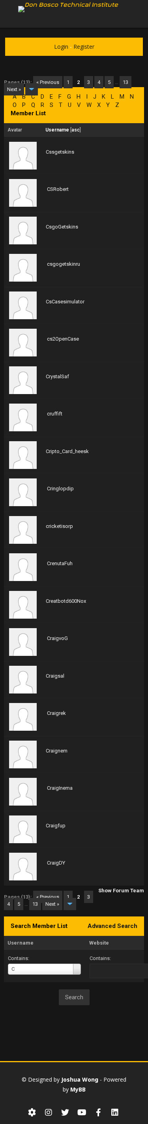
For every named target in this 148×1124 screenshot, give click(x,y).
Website (99, 943)
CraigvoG (57, 638)
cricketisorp (59, 526)
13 (125, 82)
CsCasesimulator (65, 302)
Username (20, 943)
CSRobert (58, 189)
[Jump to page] (31, 89)
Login (61, 46)
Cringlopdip (60, 489)
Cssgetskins (60, 152)
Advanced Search (112, 926)
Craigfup (56, 826)
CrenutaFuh (60, 563)
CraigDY (56, 863)
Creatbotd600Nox (66, 601)
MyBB (78, 1089)
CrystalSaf (57, 376)
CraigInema (60, 788)
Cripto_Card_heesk (67, 451)
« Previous (47, 82)
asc (75, 130)
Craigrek (56, 713)
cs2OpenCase (63, 339)
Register (83, 46)
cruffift (54, 414)
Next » (14, 89)
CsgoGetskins (62, 227)
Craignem (56, 751)
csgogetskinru (63, 264)
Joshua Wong (79, 1079)
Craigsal (55, 676)
